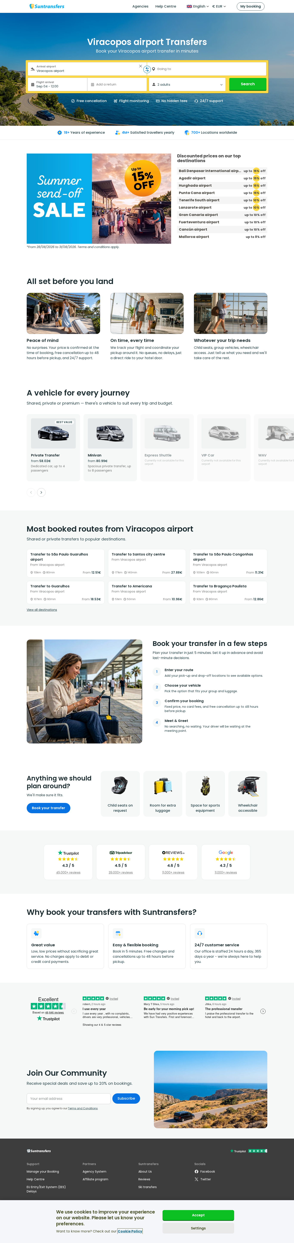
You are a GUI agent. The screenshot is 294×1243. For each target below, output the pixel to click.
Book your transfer (48, 807)
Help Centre (165, 6)
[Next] (41, 492)
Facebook (207, 1171)
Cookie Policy (130, 1231)
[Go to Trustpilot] (248, 1151)
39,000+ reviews (121, 872)
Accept (198, 1215)
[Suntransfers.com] (46, 6)
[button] (140, 66)
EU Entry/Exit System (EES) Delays (46, 1189)
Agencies (140, 6)
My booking (250, 6)
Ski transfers (147, 1187)
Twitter (205, 1179)
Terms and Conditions (83, 1108)
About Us (145, 1171)
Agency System (94, 1171)
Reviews (144, 1179)
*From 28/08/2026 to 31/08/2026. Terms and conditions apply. (73, 247)
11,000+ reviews (173, 872)
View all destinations (42, 610)
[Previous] (31, 492)
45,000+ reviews (68, 872)
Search (248, 84)
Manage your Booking (43, 1171)
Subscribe (126, 1098)
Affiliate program (95, 1179)
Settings (198, 1228)
